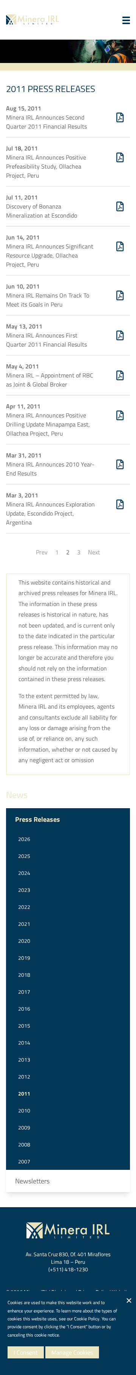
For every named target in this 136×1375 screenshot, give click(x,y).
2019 (24, 958)
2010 (24, 1110)
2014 (24, 1043)
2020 (24, 941)
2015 (24, 1026)
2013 (24, 1059)
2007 (24, 1161)
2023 (24, 890)
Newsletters (32, 1181)
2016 (24, 1009)
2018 (24, 975)
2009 (24, 1127)
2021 (24, 924)
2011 (24, 1093)
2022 (24, 907)
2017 (24, 992)
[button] (126, 20)
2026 (24, 839)
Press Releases (37, 819)
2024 (24, 873)
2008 (24, 1144)
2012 (24, 1076)
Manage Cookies (72, 1352)
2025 (24, 856)
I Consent (26, 1352)
